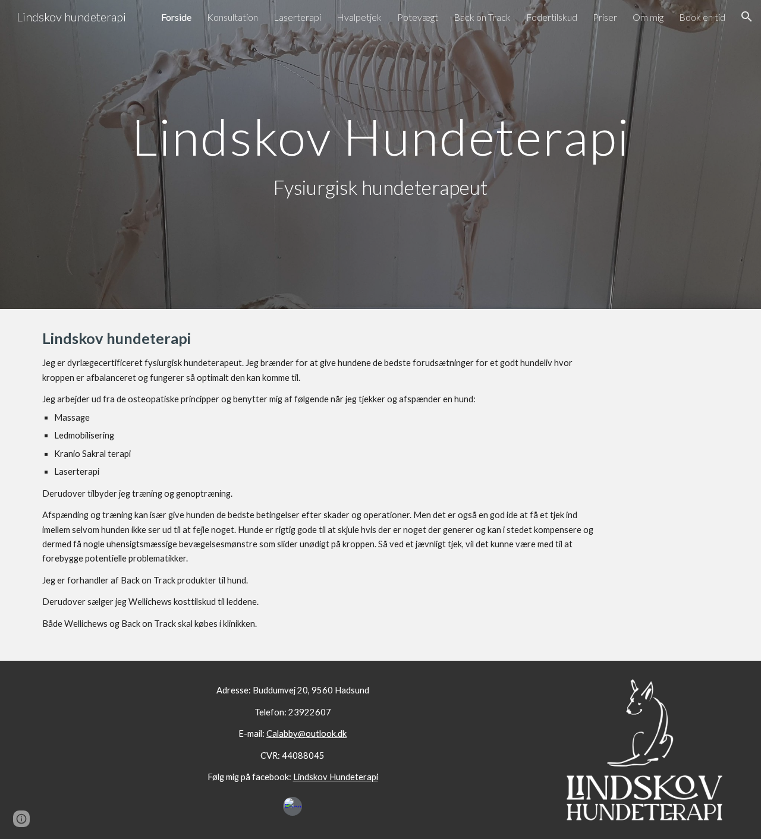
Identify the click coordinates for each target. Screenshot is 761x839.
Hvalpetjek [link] (359, 17)
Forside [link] (176, 17)
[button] (746, 16)
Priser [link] (605, 17)
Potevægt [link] (417, 17)
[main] (380, 154)
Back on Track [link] (482, 17)
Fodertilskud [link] (551, 17)
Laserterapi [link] (297, 17)
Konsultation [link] (232, 17)
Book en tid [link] (702, 17)
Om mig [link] (648, 17)
